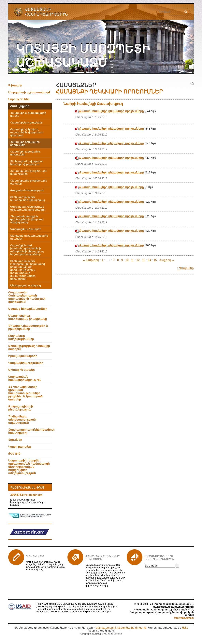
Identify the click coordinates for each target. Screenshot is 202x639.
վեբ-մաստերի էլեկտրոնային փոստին (121, 627)
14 (149, 260)
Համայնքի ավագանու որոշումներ (25, 153)
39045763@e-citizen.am (26, 494)
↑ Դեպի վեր (185, 268)
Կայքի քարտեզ (19, 446)
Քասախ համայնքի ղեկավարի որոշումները (111, 111)
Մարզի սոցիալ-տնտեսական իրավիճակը (27, 317)
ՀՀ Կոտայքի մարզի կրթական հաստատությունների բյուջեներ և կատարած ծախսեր (25, 393)
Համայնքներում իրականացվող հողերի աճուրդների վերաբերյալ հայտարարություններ (27, 250)
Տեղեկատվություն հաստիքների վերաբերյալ (27, 198)
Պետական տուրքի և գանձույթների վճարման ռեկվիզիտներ (26, 219)
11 (132, 260)
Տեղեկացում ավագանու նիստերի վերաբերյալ (26, 163)
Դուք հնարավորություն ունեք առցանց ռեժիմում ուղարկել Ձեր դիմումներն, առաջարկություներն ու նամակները (45, 566)
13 (143, 260)
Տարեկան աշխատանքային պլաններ (29, 237)
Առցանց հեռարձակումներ (27, 308)
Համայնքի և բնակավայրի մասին (28, 114)
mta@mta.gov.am (184, 617)
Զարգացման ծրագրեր (25, 229)
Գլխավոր (15, 85)
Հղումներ (15, 439)
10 (127, 260)
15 (155, 260)
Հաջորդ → (167, 260)
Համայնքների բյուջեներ (26, 122)
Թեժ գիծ (14, 453)
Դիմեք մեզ (35, 555)
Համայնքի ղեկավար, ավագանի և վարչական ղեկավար (26, 132)
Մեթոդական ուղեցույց (25, 285)
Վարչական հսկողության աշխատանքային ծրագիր (27, 208)
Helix (185, 627)
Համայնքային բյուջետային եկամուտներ (28, 172)
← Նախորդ (91, 260)
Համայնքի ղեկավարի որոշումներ (25, 143)
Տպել (192, 83)
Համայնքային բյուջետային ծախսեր (28, 182)
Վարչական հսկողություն (27, 190)
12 (138, 260)
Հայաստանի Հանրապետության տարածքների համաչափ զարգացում (27, 297)
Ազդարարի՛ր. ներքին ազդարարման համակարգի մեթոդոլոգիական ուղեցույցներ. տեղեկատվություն (29, 467)
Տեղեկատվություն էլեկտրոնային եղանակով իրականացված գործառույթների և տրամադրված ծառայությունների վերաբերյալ (27, 270)
